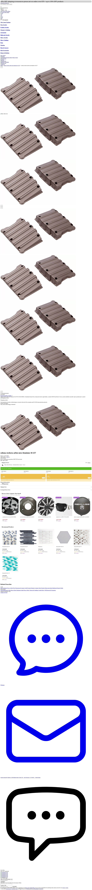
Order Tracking (42, 588)
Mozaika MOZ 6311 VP (6, 573)
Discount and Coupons (19, 588)
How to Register (4, 588)
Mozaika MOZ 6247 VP (77, 546)
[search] (1, 6)
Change (89, 462)
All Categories (53, 590)
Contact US (3, 592)
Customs (36, 588)
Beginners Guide (20, 590)
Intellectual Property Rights (57, 588)
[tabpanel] (46, 427)
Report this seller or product (6, 395)
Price (14, 588)
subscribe (3, 881)
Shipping (33, 588)
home (2, 65)
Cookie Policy (41, 590)
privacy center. (65, 887)
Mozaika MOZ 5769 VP (24, 546)
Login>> (5, 520)
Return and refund (48, 588)
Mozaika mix (40, 546)
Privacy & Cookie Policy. (30, 887)
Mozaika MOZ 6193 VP (6, 546)
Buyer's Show (13, 590)
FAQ (6, 592)
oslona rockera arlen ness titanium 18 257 (12, 65)
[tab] (46, 404)
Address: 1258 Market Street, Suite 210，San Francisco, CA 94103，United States (23, 777)
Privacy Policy (26, 590)
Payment (29, 588)
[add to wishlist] (1, 484)
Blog (10, 590)
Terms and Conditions (34, 590)
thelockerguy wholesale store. (12, 888)
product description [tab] (4, 403)
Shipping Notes (4, 486)
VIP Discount (47, 590)
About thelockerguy (4, 590)
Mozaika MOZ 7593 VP (60, 546)
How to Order (10, 588)
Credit (26, 588)
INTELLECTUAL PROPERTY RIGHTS (34, 888)
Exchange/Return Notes (5, 489)
